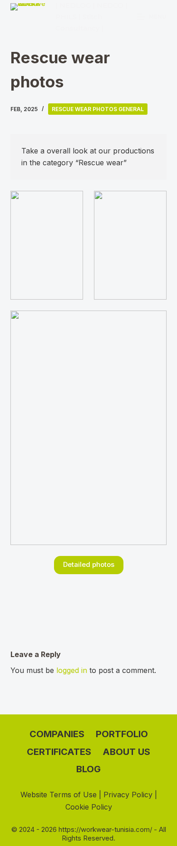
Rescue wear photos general (98, 109)
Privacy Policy (127, 794)
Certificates (59, 751)
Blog (88, 769)
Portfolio (122, 734)
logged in (71, 670)
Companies (57, 734)
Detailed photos (88, 564)
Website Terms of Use (58, 794)
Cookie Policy (88, 806)
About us (126, 751)
